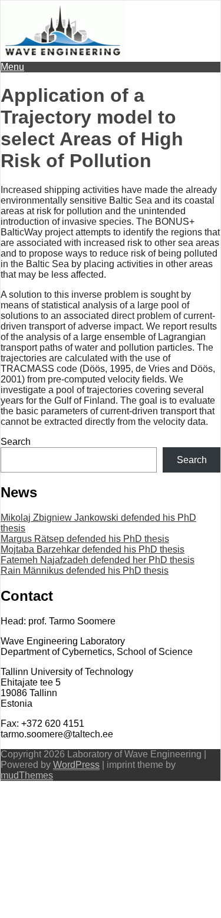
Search (16, 442)
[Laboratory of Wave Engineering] (63, 56)
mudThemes (27, 775)
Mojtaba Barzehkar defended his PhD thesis (92, 549)
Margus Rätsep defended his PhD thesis (85, 539)
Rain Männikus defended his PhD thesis (85, 571)
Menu (12, 67)
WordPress (76, 765)
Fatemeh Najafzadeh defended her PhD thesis (97, 560)
